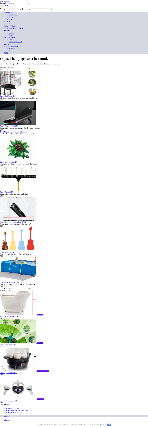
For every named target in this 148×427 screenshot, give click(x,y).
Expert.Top (4, 5)
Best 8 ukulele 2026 (7, 252)
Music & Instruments (16, 28)
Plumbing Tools (14, 49)
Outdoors (7, 30)
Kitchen (7, 21)
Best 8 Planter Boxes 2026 (9, 316)
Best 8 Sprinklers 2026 (8, 345)
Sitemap (7, 416)
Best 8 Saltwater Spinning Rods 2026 (13, 222)
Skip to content (5, 1)
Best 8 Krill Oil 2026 (11, 408)
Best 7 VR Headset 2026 (8, 401)
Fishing (6, 53)
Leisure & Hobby (10, 26)
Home (11, 19)
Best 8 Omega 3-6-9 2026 (13, 412)
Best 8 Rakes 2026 (6, 192)
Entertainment (13, 15)
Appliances (12, 24)
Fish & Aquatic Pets (15, 42)
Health (11, 17)
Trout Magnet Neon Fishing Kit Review (13, 132)
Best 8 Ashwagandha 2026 (9, 162)
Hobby (11, 35)
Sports (6, 44)
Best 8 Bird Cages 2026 (8, 96)
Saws (10, 51)
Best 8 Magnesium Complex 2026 (16, 410)
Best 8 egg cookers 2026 (8, 373)
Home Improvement (11, 46)
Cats (10, 40)
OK (109, 424)
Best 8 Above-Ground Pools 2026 (11, 282)
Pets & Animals (9, 37)
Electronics (8, 13)
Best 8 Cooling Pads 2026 (9, 126)
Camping (12, 33)
